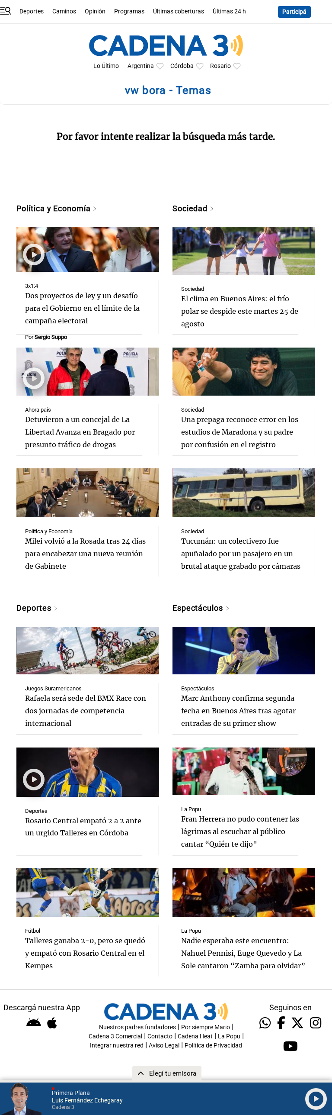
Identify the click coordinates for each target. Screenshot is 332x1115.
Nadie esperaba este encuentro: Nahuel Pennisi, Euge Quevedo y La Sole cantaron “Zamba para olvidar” (243, 953)
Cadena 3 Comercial (115, 1036)
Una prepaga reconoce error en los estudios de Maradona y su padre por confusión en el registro (239, 432)
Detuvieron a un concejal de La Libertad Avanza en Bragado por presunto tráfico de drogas (80, 432)
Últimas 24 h (229, 11)
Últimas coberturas (178, 11)
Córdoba (182, 66)
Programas (129, 11)
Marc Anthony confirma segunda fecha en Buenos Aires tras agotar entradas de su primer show (238, 711)
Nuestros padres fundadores (137, 1027)
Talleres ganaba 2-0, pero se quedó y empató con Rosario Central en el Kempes (85, 953)
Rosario (220, 66)
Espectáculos (198, 607)
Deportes (31, 11)
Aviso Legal (164, 1045)
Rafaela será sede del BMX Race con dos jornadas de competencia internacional (85, 711)
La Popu (191, 809)
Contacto (159, 1036)
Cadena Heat (195, 1036)
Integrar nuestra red (117, 1045)
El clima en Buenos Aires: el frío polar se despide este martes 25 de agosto (239, 311)
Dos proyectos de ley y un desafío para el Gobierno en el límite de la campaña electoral (82, 308)
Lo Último (106, 66)
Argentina (141, 66)
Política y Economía (54, 208)
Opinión (95, 11)
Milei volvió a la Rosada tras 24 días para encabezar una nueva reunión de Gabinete (85, 553)
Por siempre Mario (205, 1027)
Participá (294, 12)
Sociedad (191, 208)
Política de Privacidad (213, 1045)
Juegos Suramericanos (53, 688)
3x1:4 (31, 286)
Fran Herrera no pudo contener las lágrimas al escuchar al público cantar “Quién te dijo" (240, 831)
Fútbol (32, 931)
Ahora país (38, 409)
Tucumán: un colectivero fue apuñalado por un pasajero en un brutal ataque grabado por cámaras (240, 553)
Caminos (64, 11)
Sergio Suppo (51, 337)
